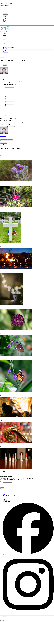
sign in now (22, 478)
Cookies (4, 618)
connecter (6, 122)
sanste (3, 75)
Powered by (12, 620)
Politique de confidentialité (7, 617)
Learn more (2, 5)
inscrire (12, 122)
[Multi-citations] (3, 470)
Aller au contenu (3, 0)
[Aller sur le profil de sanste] (4, 74)
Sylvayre (6, 473)
